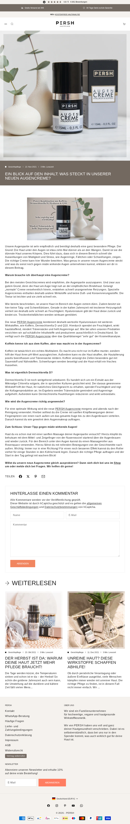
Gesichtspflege (14, 167)
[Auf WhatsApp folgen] (81, 805)
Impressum (11, 740)
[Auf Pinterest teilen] (36, 476)
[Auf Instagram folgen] (56, 805)
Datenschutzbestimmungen (61, 507)
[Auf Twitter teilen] (28, 476)
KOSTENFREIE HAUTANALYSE (67, 14)
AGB (8, 745)
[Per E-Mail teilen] (43, 476)
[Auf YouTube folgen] (73, 805)
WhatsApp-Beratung (17, 716)
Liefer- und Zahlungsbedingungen (18, 728)
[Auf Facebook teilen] (20, 476)
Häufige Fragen (14, 721)
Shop (117, 463)
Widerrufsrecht (14, 750)
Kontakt (9, 711)
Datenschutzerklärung (18, 735)
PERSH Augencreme (29, 322)
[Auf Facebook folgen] (48, 805)
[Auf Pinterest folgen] (65, 805)
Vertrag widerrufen (16, 756)
